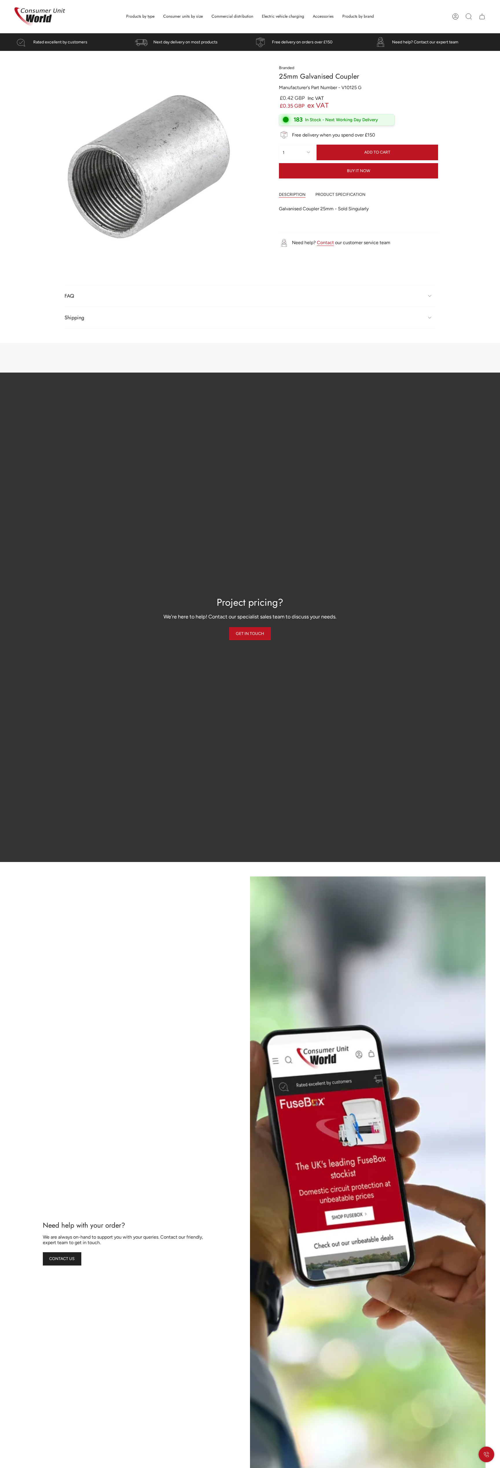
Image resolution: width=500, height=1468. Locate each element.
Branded (286, 67)
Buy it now (358, 170)
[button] (140, 16)
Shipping (74, 317)
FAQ (69, 296)
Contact (325, 242)
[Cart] (482, 16)
